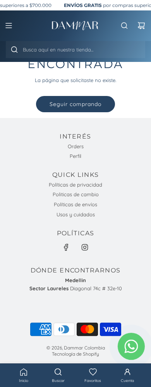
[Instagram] (84, 247)
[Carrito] (141, 25)
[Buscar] (14, 49)
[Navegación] (8, 25)
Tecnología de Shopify (75, 354)
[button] (93, 375)
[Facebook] (66, 247)
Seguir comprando (75, 104)
